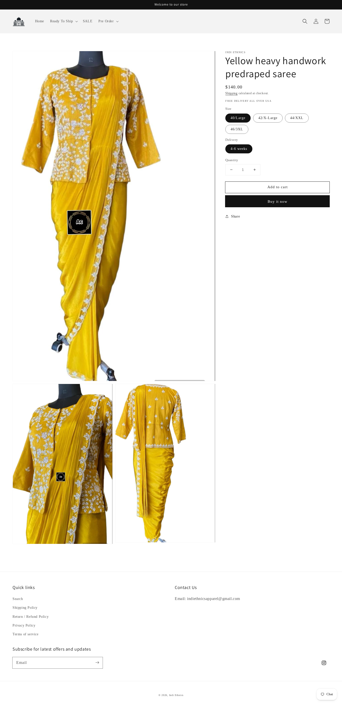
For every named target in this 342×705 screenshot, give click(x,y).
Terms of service (26, 634)
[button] (63, 21)
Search (18, 599)
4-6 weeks (239, 149)
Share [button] (235, 216)
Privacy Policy (24, 625)
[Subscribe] (97, 662)
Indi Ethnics (176, 695)
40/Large (238, 118)
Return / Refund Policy (31, 617)
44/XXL (296, 118)
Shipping (231, 93)
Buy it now (277, 201)
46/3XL (237, 129)
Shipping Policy (25, 608)
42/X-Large (267, 118)
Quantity (231, 160)
